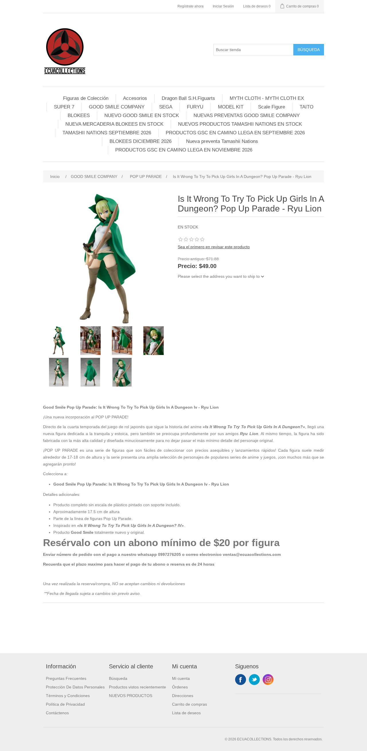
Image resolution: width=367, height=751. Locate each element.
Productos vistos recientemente (137, 687)
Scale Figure (271, 107)
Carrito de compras (189, 704)
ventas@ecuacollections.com (252, 554)
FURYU (195, 107)
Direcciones (182, 695)
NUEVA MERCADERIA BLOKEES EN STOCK (114, 124)
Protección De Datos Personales (75, 687)
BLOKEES (79, 115)
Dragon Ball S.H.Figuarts (188, 98)
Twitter (254, 679)
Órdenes (180, 687)
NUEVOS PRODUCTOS (130, 695)
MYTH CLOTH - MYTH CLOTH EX (267, 98)
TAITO (306, 107)
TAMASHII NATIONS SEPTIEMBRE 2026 (107, 132)
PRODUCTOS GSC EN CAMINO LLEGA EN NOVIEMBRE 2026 (183, 150)
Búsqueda (309, 49)
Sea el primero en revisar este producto (214, 246)
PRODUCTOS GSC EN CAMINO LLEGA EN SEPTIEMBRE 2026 (235, 132)
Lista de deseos (186, 713)
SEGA (165, 107)
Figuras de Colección (85, 98)
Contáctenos (57, 713)
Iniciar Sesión (223, 6)
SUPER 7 (64, 107)
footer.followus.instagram (268, 679)
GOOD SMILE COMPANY (117, 107)
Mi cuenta (181, 678)
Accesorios (135, 98)
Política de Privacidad (65, 704)
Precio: (187, 266)
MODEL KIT (230, 107)
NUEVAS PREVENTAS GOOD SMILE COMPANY (247, 115)
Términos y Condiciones (68, 695)
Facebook (240, 679)
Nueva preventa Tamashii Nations (222, 141)
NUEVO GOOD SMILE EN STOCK (141, 115)
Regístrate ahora (190, 6)
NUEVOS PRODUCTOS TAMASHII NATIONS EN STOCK (240, 124)
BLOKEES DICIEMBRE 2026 (140, 141)
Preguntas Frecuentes (66, 678)
